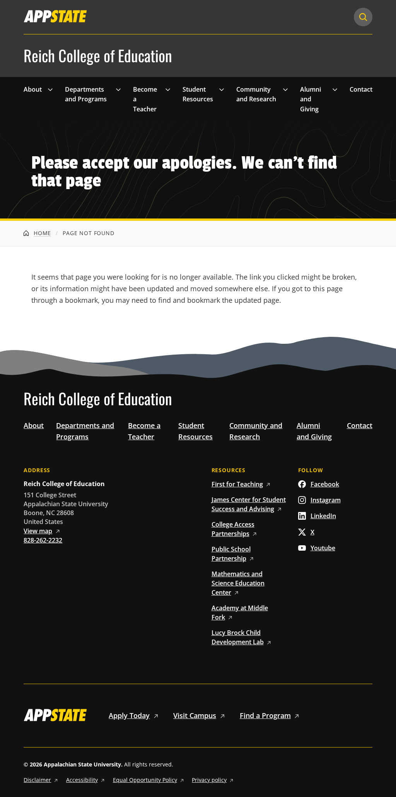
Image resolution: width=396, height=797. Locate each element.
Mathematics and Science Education (238, 583)
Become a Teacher (145, 99)
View (38, 531)
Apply (129, 715)
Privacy (209, 779)
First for (237, 484)
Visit (194, 715)
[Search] (363, 17)
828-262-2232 (43, 540)
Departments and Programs (86, 94)
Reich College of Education (98, 56)
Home (41, 233)
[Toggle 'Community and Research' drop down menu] (285, 89)
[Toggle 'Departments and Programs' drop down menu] (118, 89)
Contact (361, 89)
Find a (265, 715)
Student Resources (198, 94)
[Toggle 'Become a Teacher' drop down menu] (167, 89)
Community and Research (256, 94)
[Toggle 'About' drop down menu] (50, 89)
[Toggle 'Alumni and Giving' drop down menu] (334, 89)
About (33, 89)
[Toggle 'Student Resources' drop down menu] (221, 89)
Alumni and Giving (310, 99)
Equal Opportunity (145, 779)
